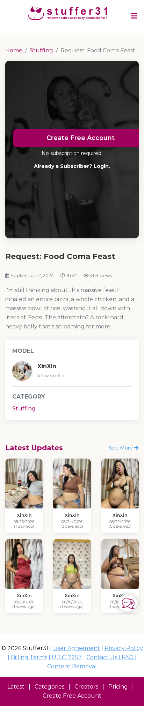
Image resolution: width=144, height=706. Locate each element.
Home (13, 50)
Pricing (118, 686)
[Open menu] (134, 15)
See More (121, 448)
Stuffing (41, 50)
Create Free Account (72, 695)
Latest (15, 686)
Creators (86, 686)
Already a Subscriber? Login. (72, 166)
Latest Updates (34, 448)
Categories (49, 686)
